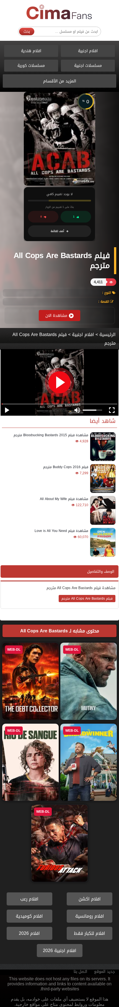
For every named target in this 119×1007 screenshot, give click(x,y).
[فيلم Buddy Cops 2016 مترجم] (102, 478)
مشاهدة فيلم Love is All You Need (61, 531)
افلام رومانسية (89, 916)
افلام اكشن (90, 899)
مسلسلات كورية (31, 65)
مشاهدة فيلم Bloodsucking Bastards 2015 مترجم (51, 435)
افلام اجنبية (88, 51)
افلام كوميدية (29, 916)
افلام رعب (29, 899)
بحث (27, 31)
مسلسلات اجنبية (88, 65)
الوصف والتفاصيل (100, 571)
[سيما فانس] (59, 12)
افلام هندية (31, 51)
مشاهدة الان (56, 315)
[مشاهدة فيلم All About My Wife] (102, 510)
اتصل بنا (80, 971)
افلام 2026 (29, 933)
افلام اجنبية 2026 (59, 950)
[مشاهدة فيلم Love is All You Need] (102, 542)
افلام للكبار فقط (89, 933)
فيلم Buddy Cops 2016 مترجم (65, 467)
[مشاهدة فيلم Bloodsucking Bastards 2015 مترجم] (102, 446)
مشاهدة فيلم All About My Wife (64, 499)
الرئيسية (107, 334)
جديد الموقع (104, 971)
